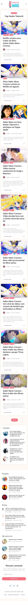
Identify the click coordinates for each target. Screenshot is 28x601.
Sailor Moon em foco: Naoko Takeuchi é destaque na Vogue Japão (12, 126)
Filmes (11, 34)
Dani (8, 49)
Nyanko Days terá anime (16, 539)
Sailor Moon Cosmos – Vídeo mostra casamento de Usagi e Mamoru (13, 170)
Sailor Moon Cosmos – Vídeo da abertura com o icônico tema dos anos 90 (13, 217)
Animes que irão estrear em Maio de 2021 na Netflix (16, 496)
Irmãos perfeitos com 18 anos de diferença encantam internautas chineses (17, 556)
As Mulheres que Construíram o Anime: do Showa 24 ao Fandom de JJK (17, 459)
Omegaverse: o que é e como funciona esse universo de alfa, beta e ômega (16, 451)
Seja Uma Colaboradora (13, 594)
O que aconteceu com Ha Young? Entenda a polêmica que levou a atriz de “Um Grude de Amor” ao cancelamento (17, 442)
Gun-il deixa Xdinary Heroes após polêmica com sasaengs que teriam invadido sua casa (17, 434)
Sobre (5, 594)
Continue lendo (7, 59)
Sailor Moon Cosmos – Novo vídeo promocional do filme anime (13, 260)
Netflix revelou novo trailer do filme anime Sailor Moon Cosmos (12, 42)
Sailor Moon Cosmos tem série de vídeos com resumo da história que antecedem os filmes (13, 305)
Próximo (14, 420)
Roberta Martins (8, 511)
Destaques (6, 34)
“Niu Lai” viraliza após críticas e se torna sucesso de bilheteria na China (15, 509)
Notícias (12, 118)
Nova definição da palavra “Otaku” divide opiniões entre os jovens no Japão (17, 478)
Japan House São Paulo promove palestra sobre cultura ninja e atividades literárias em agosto (16, 488)
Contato (23, 594)
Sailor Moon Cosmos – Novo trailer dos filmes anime (13, 393)
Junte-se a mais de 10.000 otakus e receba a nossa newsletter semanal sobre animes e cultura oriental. (14, 569)
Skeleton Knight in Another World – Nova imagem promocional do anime (16, 548)
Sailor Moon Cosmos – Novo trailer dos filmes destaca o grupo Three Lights (13, 351)
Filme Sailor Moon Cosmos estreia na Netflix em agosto (11, 84)
